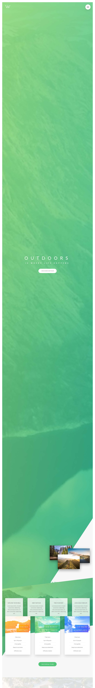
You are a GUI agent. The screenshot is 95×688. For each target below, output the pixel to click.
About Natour (6, 319)
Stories (6, 357)
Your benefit (6, 332)
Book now (5, 369)
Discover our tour (47, 271)
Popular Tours (7, 346)
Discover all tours (47, 664)
